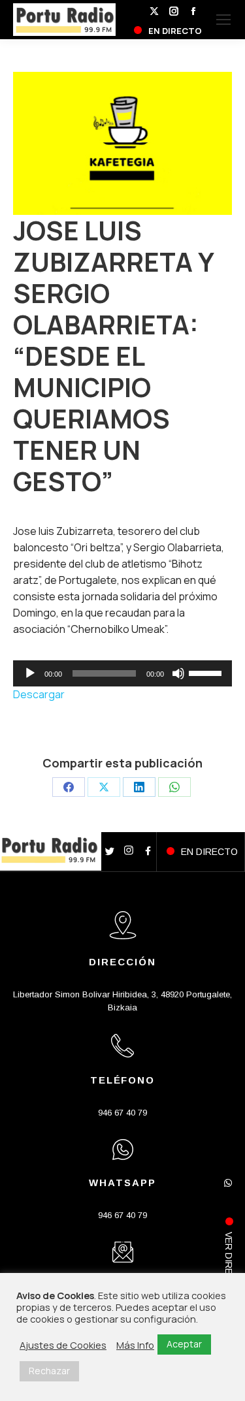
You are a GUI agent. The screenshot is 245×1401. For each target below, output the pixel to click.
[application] (122, 673)
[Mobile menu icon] (223, 19)
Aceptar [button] (184, 1344)
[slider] (207, 672)
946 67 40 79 (122, 1113)
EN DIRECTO (209, 851)
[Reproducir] (30, 673)
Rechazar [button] (49, 1370)
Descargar (39, 694)
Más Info (135, 1345)
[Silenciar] (178, 673)
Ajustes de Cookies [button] (63, 1345)
